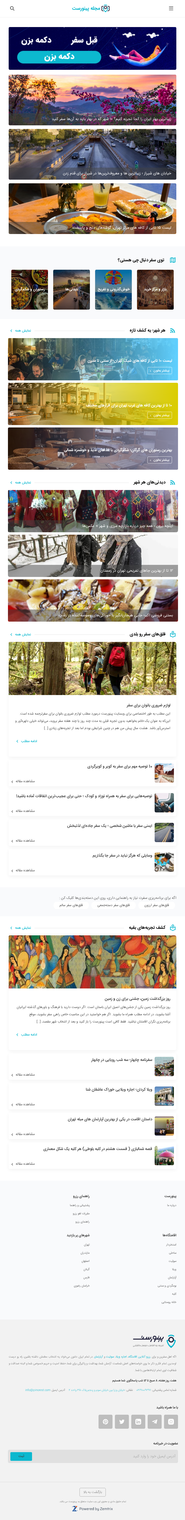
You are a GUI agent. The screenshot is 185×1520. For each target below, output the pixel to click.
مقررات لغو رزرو (81, 1213)
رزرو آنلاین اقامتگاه (139, 1356)
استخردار (171, 1244)
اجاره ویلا (121, 1356)
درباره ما (171, 1205)
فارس (86, 1277)
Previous (180, 289)
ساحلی (172, 1252)
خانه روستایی (168, 1302)
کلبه (174, 1294)
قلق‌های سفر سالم (71, 905)
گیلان (86, 1269)
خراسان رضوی (82, 1285)
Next (5, 289)
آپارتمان (172, 1277)
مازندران (85, 1252)
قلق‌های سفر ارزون (156, 905)
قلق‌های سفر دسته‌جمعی (113, 905)
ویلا (174, 1269)
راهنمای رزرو (82, 1221)
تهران (87, 1244)
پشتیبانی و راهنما (80, 1205)
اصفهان (85, 1261)
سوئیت (172, 1261)
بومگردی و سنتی (167, 1285)
